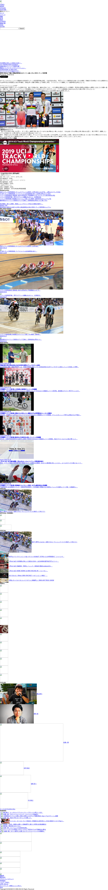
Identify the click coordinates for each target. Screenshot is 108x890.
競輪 (1, 16)
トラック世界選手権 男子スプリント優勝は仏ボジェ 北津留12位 (20, 197)
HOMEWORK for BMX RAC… (9, 70)
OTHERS (3, 21)
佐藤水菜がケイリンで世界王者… (10, 66)
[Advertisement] (54, 46)
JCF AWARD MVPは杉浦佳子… (10, 64)
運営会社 (2, 877)
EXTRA (2, 26)
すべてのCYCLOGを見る (7, 809)
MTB (1, 18)
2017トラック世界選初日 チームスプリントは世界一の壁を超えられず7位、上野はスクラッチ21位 (30, 192)
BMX (1, 20)
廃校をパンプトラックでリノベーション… (13, 68)
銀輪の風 (2, 23)
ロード (2, 13)
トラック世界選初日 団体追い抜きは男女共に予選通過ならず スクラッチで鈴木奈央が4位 (27, 195)
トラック (2, 14)
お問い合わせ (4, 884)
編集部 (2, 875)
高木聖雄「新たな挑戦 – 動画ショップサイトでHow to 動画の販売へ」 (21, 204)
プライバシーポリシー (7, 879)
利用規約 (2, 880)
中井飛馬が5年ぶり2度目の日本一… (11, 63)
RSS (1, 887)
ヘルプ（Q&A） (5, 882)
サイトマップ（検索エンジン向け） (11, 886)
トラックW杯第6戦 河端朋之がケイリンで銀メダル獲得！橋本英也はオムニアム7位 (25, 199)
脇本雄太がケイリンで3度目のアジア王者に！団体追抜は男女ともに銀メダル (23, 200)
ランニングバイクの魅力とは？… (10, 71)
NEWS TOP (3, 205)
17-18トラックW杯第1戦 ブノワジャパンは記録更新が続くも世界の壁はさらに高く (25, 193)
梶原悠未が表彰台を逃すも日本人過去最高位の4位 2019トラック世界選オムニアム (25, 207)
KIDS (1, 25)
